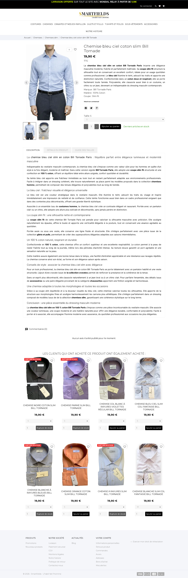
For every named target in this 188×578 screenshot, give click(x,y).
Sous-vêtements (134, 24)
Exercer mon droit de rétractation (148, 541)
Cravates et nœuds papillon (70, 24)
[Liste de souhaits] (160, 6)
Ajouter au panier (111, 126)
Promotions (31, 543)
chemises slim (78, 297)
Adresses (100, 558)
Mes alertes (101, 565)
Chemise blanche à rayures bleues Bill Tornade (39, 493)
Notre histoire (55, 558)
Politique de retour (57, 562)
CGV (51, 550)
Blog (74, 543)
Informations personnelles (107, 543)
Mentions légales (56, 554)
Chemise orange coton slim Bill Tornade (75, 492)
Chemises (48, 24)
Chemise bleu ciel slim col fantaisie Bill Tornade (149, 407)
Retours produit (103, 547)
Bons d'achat (102, 562)
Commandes (102, 550)
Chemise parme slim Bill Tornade (76, 406)
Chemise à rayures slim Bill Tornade (112, 492)
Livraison (52, 543)
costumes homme (68, 206)
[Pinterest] (97, 108)
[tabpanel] (51, 82)
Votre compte (103, 538)
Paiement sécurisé (57, 547)
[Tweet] (91, 108)
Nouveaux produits (34, 547)
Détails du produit (57, 150)
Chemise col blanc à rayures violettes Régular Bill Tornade (112, 407)
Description (33, 150)
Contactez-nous (56, 565)
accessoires (36, 281)
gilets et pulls (43, 234)
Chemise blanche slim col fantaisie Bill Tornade (148, 492)
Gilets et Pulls (95, 24)
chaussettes (96, 281)
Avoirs (98, 554)
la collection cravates (77, 272)
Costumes (36, 24)
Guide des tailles (84, 150)
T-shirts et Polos (114, 24)
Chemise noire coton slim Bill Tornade (39, 406)
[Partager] (86, 108)
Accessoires (151, 24)
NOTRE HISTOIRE (94, 31)
